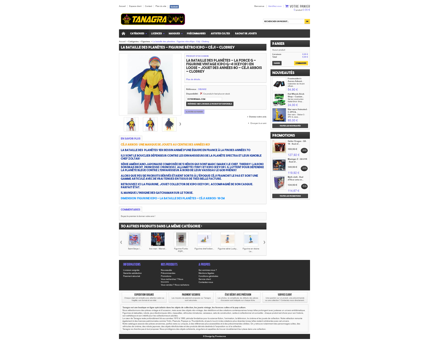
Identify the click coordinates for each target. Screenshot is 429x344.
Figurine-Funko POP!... (181, 250)
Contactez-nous (206, 282)
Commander (301, 63)
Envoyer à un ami (258, 123)
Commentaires (130, 209)
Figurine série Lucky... (228, 248)
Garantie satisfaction (132, 273)
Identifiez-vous (275, 6)
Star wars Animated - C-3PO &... (298, 111)
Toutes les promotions (290, 196)
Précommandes (196, 33)
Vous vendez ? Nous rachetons (175, 285)
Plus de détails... (194, 79)
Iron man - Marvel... (158, 248)
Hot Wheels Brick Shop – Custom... (296, 95)
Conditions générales (208, 276)
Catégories (137, 33)
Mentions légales (206, 273)
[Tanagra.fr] (153, 19)
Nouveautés (283, 72)
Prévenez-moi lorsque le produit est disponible (210, 104)
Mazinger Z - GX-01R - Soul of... (297, 160)
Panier (278, 43)
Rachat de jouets (246, 33)
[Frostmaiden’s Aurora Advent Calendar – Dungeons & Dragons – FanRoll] (279, 84)
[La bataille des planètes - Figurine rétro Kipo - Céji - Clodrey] (131, 124)
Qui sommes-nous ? (208, 270)
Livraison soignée (131, 270)
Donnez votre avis (257, 117)
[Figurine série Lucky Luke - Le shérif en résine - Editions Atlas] (227, 239)
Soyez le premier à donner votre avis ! (138, 216)
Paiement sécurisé (131, 276)
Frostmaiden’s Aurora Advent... (295, 80)
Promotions (283, 135)
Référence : (191, 89)
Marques (174, 33)
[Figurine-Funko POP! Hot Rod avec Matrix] (181, 239)
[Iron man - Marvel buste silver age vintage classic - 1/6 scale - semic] (158, 239)
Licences (156, 33)
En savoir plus (130, 138)
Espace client (135, 6)
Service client (205, 279)
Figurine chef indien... (204, 248)
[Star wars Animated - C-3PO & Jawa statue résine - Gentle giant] (279, 115)
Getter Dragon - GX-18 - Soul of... (297, 142)
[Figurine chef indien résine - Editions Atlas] (204, 239)
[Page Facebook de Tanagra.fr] (174, 6)
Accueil (122, 41)
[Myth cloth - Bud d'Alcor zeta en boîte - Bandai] (279, 183)
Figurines (145, 41)
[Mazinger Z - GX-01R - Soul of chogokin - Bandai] (279, 165)
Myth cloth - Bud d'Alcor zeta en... (295, 178)
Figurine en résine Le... (251, 250)
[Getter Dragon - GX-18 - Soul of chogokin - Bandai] (279, 147)
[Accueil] (123, 33)
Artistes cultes (220, 33)
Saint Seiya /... (134, 248)
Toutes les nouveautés (290, 126)
